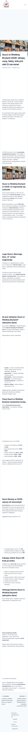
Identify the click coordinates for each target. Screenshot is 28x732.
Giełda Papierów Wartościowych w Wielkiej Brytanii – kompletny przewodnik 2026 (21, 701)
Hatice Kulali (7, 67)
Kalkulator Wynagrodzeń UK (15, 714)
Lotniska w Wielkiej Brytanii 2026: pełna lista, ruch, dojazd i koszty (7, 700)
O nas (15, 721)
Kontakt (15, 719)
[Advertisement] (14, 25)
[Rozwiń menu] (25, 5)
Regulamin (15, 728)
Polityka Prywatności (14, 725)
